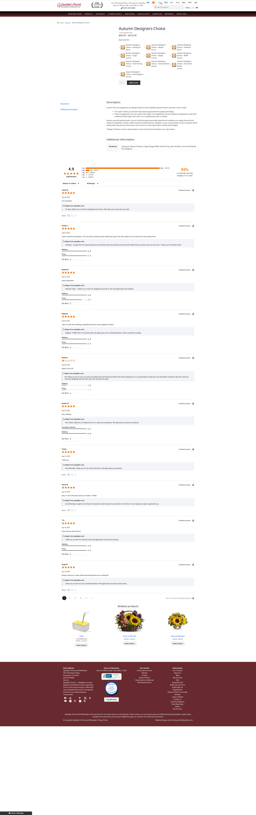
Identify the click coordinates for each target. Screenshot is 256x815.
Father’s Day (157, 14)
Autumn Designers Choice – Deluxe (158, 46)
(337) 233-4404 (129, 8)
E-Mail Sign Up (177, 687)
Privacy (144, 675)
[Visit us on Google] (70, 698)
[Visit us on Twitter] (85, 698)
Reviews (177, 694)
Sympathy (88, 14)
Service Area (177, 678)
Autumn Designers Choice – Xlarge (158, 54)
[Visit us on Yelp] (90, 698)
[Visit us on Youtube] (65, 701)
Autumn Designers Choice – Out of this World (184, 63)
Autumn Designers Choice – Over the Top (134, 62)
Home (62, 23)
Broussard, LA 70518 (71, 675)
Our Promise (177, 670)
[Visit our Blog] (85, 701)
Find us (66, 680)
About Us (177, 673)
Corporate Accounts (144, 670)
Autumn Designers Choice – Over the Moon (160, 62)
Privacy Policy (102, 720)
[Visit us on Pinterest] (80, 698)
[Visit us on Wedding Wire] (80, 701)
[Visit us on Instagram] (75, 701)
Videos (177, 706)
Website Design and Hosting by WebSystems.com (174, 720)
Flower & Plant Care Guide (177, 692)
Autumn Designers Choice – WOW (184, 54)
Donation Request (177, 702)
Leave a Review (177, 697)
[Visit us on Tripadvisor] (75, 698)
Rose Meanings (177, 704)
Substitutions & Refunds (144, 680)
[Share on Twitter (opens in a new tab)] (72, 216)
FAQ (177, 680)
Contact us (178, 699)
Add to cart (133, 83)
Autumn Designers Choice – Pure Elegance (134, 73)
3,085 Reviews (71, 177)
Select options (81, 645)
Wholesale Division (144, 682)
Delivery (145, 673)
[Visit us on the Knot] (70, 701)
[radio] (128, 168)
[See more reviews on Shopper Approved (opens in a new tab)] (75, 216)
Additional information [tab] (69, 109)
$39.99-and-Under (75, 14)
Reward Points (144, 678)
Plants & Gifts (143, 14)
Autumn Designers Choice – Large (133, 54)
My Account (177, 709)
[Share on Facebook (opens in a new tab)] (68, 216)
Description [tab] (64, 104)
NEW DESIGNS (130, 14)
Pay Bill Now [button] (111, 699)
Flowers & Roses (114, 14)
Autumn (67, 23)
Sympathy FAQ (177, 682)
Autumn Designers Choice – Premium (184, 46)
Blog (177, 675)
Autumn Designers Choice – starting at (133, 46)
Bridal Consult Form (177, 685)
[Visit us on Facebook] (65, 698)
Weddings (168, 14)
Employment (177, 690)
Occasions (100, 14)
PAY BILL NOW (181, 14)
